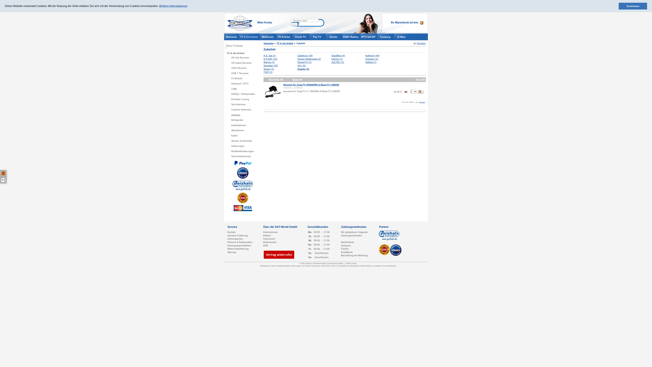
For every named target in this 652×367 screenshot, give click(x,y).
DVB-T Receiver (240, 73)
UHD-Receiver (239, 68)
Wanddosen (237, 130)
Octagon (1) (371, 59)
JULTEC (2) (337, 62)
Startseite (231, 37)
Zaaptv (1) (303, 69)
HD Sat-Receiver (240, 57)
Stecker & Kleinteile (241, 140)
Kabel (234, 135)
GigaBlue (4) (338, 55)
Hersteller (274, 79)
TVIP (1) (268, 72)
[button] (188, 6)
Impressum (269, 238)
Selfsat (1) (370, 62)
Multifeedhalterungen (242, 151)
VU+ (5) (301, 65)
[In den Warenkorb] (420, 92)
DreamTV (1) (304, 62)
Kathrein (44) (372, 55)
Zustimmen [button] (633, 6)
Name (295, 79)
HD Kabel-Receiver (241, 63)
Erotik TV (300, 37)
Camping (385, 37)
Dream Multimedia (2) (309, 59)
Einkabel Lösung (240, 99)
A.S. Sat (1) (270, 55)
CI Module (236, 78)
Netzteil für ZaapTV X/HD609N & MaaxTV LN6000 (311, 84)
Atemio (333, 37)
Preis (419, 79)
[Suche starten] (294, 24)
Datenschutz (269, 242)
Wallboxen (268, 37)
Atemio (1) (269, 62)
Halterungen (237, 146)
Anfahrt (267, 235)
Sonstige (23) (271, 65)
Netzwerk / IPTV (240, 83)
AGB (265, 245)
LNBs (234, 89)
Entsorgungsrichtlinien (239, 245)
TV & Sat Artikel (249, 37)
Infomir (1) (337, 59)
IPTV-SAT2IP (368, 37)
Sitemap (231, 252)
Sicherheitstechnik (241, 156)
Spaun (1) (269, 69)
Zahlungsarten (235, 238)
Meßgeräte (237, 120)
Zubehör (235, 114)
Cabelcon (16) (305, 55)
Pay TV (317, 37)
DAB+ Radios (350, 37)
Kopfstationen (238, 125)
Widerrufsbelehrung (238, 248)
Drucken (421, 43)
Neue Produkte (235, 45)
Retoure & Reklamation (239, 242)
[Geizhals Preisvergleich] (243, 185)
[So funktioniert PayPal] (242, 163)
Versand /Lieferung (237, 235)
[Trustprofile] (242, 198)
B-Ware (401, 37)
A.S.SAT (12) (270, 59)
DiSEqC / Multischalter (243, 94)
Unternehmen (270, 232)
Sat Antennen (238, 104)
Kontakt (231, 232)
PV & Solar (284, 37)
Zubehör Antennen (241, 109)
